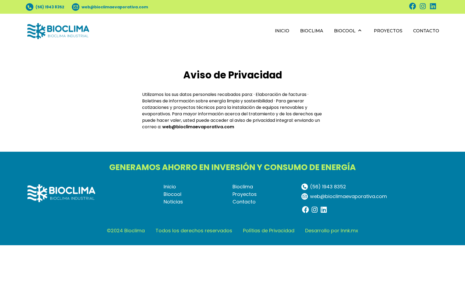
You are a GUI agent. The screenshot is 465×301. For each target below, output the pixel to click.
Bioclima (242, 186)
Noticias (173, 201)
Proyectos (244, 194)
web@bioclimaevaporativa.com (198, 127)
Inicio (170, 186)
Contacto (244, 201)
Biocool (172, 194)
